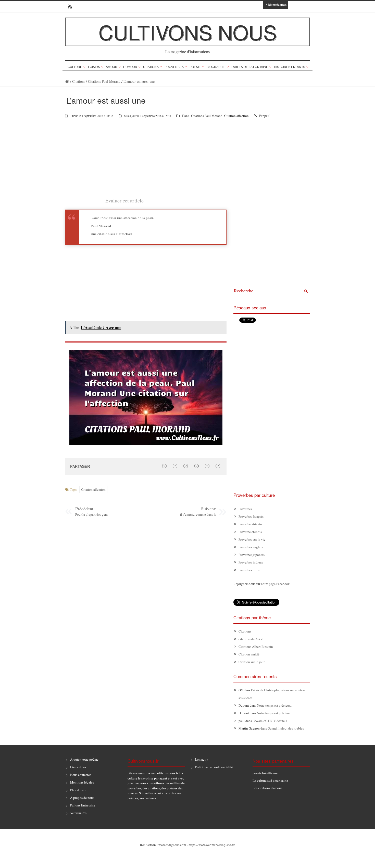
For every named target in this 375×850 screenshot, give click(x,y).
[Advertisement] (146, 161)
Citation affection (236, 115)
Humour (130, 67)
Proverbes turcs (249, 570)
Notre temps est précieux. (274, 705)
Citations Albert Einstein (256, 646)
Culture (75, 67)
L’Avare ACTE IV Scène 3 (270, 720)
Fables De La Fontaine (249, 67)
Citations (151, 67)
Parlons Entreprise (82, 805)
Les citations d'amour (267, 788)
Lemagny (201, 759)
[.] (67, 81)
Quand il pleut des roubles (286, 728)
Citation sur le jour (252, 662)
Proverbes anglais (251, 547)
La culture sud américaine (270, 780)
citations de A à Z (251, 639)
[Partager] (164, 466)
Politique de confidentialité (214, 767)
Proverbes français (251, 516)
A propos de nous (82, 797)
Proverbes (174, 67)
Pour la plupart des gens (91, 514)
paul (267, 115)
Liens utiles (78, 767)
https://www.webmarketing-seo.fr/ (212, 844)
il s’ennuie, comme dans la (198, 514)
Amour (111, 67)
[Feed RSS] (68, 6)
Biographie (216, 67)
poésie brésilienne (265, 773)
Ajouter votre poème (84, 759)
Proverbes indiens (251, 562)
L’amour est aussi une (139, 81)
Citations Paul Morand (104, 81)
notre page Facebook (275, 583)
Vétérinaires (78, 813)
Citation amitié (249, 654)
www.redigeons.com (172, 844)
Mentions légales (82, 782)
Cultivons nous (187, 31)
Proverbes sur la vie (252, 539)
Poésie (195, 67)
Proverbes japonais (252, 554)
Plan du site (78, 790)
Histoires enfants (289, 67)
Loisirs (94, 67)
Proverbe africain (250, 524)
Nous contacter (80, 774)
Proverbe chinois (250, 531)
